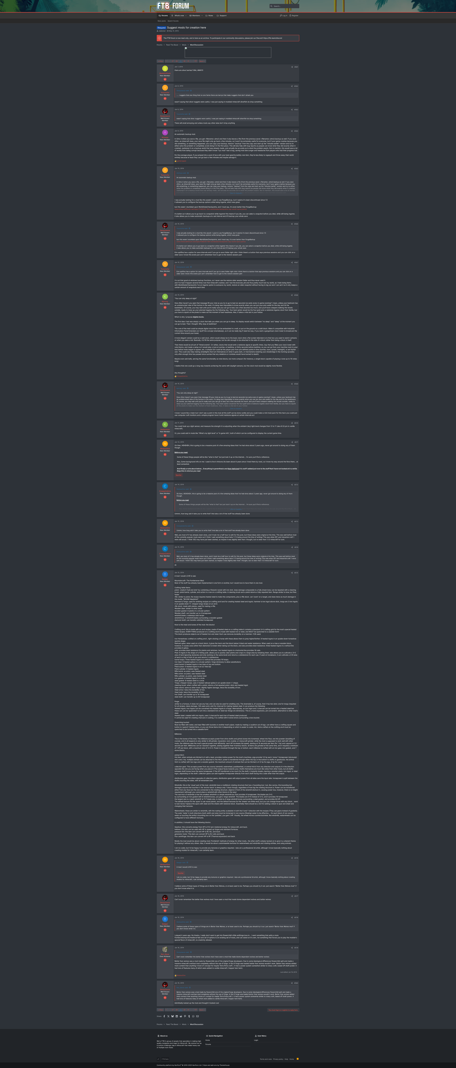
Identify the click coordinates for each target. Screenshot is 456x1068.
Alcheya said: (181, 173)
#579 (296, 948)
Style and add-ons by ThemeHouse (216, 1065)
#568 (296, 295)
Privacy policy (278, 1059)
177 (195, 61)
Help (286, 1059)
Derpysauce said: (183, 90)
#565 (296, 169)
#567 (296, 262)
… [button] (169, 61)
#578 (296, 917)
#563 (296, 110)
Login (256, 1040)
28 (177, 61)
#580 (296, 983)
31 (188, 61)
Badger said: (181, 862)
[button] (186, 15)
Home (207, 1040)
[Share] (292, 67)
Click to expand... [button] (236, 193)
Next (201, 61)
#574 (296, 547)
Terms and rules (266, 1059)
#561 (296, 67)
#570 (296, 423)
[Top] (295, 1059)
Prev (161, 61)
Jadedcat (162, 31)
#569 (296, 384)
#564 (296, 131)
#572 (296, 485)
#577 (296, 896)
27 (173, 61)
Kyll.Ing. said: (181, 388)
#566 (296, 224)
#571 (296, 442)
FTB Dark (165, 1059)
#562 (296, 86)
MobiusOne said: (183, 489)
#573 (296, 521)
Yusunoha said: (182, 114)
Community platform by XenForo (179, 1065)
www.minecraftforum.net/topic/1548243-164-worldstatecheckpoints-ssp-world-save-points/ (211, 209)
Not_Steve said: (182, 988)
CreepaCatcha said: (184, 526)
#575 (296, 573)
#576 (296, 858)
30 (184, 61)
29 (180, 61)
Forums (208, 1044)
